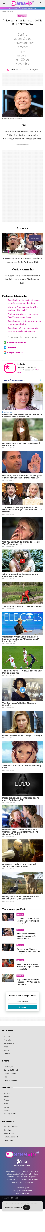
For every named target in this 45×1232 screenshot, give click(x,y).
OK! (26, 1207)
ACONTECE (6, 1087)
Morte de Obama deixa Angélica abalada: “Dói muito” (23, 308)
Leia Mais (18, 1207)
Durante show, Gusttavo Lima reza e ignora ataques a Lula (28, 951)
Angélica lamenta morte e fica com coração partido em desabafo (24, 301)
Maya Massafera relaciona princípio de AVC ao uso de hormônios (28, 981)
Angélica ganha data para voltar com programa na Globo (25, 322)
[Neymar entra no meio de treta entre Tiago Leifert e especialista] (8, 963)
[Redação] (8, 70)
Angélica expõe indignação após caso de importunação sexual (23, 329)
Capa (4, 11)
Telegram (11, 347)
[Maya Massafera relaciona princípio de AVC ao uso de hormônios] (8, 978)
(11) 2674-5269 (22, 1193)
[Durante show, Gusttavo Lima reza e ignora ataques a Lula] (8, 947)
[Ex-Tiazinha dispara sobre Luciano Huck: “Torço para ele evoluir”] (8, 917)
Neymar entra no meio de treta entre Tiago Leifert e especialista (27, 966)
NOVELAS (5, 1061)
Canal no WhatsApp (16, 342)
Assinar (22, 1007)
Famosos (10, 11)
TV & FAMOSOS (7, 1031)
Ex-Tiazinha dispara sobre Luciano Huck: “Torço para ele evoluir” (27, 920)
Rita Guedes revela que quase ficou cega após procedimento (26, 936)
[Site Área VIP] (22, 3)
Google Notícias (14, 352)
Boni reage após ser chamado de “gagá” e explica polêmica (23, 315)
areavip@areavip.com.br (22, 1190)
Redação (15, 70)
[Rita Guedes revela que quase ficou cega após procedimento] (8, 932)
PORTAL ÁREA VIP (8, 1121)
